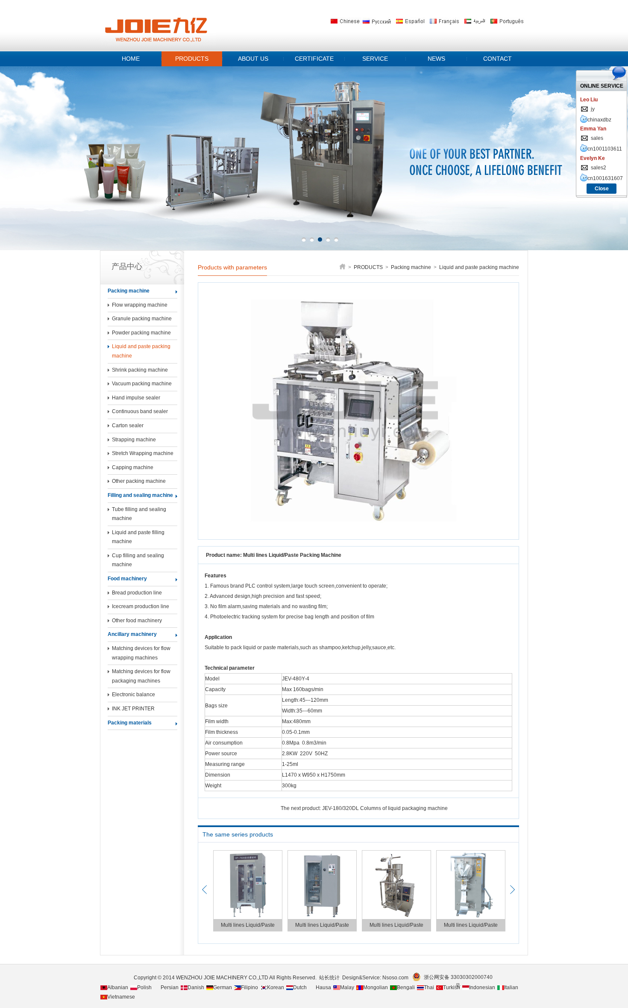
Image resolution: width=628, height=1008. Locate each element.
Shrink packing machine (140, 370)
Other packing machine (139, 481)
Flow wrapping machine (139, 305)
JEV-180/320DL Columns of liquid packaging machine (385, 808)
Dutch (300, 987)
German (222, 987)
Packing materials (130, 723)
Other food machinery (137, 621)
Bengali (406, 987)
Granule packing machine (142, 319)
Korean (275, 987)
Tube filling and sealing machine (139, 514)
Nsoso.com (396, 978)
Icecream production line (140, 606)
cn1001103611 (604, 149)
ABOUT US (253, 58)
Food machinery (127, 579)
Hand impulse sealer (136, 398)
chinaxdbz (599, 120)
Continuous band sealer (140, 411)
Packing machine (129, 291)
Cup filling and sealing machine (138, 560)
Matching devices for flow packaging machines (141, 676)
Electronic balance (133, 695)
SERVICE (375, 58)
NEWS (436, 58)
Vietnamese (121, 997)
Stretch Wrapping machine (142, 453)
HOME (131, 58)
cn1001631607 (605, 178)
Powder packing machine (141, 333)
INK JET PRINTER (133, 709)
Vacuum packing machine (142, 384)
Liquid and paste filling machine (138, 537)
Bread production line (137, 593)
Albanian (117, 987)
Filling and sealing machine (140, 495)
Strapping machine (134, 440)
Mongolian (375, 987)
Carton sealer (128, 426)
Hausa (323, 987)
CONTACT (497, 58)
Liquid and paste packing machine (141, 351)
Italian (511, 987)
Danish (196, 987)
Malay (347, 987)
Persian (170, 987)
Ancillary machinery (132, 634)
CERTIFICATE (314, 58)
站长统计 (329, 978)
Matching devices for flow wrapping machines (141, 653)
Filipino (249, 987)
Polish (144, 987)
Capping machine (132, 467)
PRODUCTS (191, 58)
